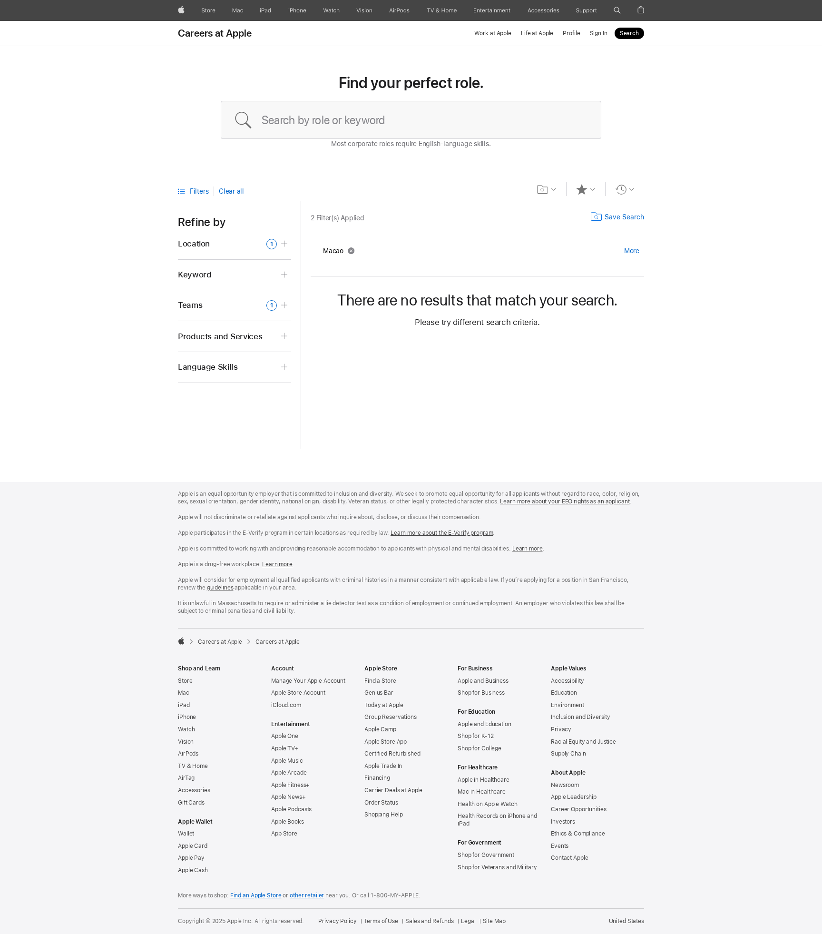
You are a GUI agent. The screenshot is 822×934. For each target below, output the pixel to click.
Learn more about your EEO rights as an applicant (564, 501)
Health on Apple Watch (487, 804)
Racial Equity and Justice (583, 741)
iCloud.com (286, 705)
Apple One (284, 736)
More (631, 251)
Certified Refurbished (392, 753)
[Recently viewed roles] (625, 189)
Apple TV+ (284, 748)
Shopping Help (383, 814)
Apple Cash (193, 870)
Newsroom (565, 785)
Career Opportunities (579, 809)
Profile (571, 33)
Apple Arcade (289, 772)
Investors (563, 821)
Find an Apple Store (256, 895)
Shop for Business (481, 692)
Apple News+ (288, 797)
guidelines (220, 587)
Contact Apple (569, 858)
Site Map (494, 921)
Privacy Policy (337, 921)
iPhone (187, 717)
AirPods (188, 753)
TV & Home (193, 766)
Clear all (231, 191)
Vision (186, 741)
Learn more (527, 548)
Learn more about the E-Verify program (442, 533)
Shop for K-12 (475, 736)
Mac (183, 692)
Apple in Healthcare (483, 780)
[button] (617, 10)
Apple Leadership (574, 797)
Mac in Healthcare (482, 791)
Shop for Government (486, 855)
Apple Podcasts (291, 809)
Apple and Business (483, 681)
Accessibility (567, 681)
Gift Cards (191, 802)
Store (185, 681)
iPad (184, 705)
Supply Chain (568, 753)
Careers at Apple (215, 33)
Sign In (598, 33)
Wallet (186, 833)
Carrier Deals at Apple (393, 790)
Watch (186, 729)
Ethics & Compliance (578, 833)
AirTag (186, 778)
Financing (377, 778)
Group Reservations (390, 717)
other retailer (307, 895)
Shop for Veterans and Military (497, 867)
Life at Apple (537, 33)
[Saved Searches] (547, 189)
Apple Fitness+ (290, 785)
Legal (468, 921)
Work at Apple (492, 33)
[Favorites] (586, 189)
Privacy (561, 729)
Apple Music (287, 760)
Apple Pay (191, 858)
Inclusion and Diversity (580, 717)
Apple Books (287, 821)
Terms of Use (381, 921)
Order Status (381, 802)
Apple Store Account (298, 692)
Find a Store (380, 681)
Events (559, 846)
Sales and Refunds (429, 921)
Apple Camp (380, 729)
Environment (567, 705)
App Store (284, 833)
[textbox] (411, 120)
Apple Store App (385, 741)
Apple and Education (484, 724)
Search (629, 33)
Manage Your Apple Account (308, 681)
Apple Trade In (383, 766)
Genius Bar (378, 692)
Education (564, 692)
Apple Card (192, 846)
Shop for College (479, 748)
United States (626, 921)
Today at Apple (383, 705)
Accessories (194, 790)
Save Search (624, 217)
